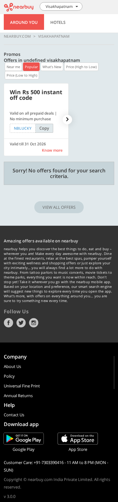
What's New (51, 66)
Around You (24, 22)
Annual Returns (18, 395)
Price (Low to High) (22, 75)
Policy (9, 376)
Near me (13, 66)
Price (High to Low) (81, 66)
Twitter (21, 322)
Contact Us (14, 415)
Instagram (33, 322)
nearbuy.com (17, 36)
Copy (44, 128)
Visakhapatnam (54, 36)
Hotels (57, 22)
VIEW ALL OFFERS (59, 207)
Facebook (8, 322)
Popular (31, 66)
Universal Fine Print (22, 386)
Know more (52, 150)
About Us (12, 366)
